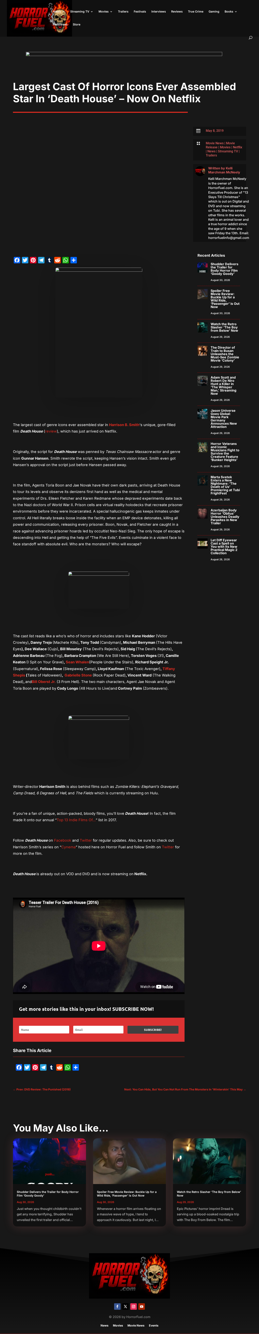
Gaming (214, 11)
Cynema (68, 847)
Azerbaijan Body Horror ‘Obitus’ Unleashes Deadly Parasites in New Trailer (225, 516)
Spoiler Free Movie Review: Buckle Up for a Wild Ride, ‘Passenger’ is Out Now (225, 299)
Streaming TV (79, 11)
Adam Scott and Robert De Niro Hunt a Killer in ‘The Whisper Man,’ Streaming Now (223, 385)
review (51, 431)
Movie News (215, 143)
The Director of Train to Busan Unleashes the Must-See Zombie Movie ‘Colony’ (225, 353)
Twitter (86, 840)
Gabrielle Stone (79, 675)
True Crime (195, 11)
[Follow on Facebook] (117, 1306)
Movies (104, 11)
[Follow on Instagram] (133, 1306)
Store (76, 24)
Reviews (177, 11)
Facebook (62, 840)
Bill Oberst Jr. (44, 682)
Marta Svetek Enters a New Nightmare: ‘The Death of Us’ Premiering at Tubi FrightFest (225, 485)
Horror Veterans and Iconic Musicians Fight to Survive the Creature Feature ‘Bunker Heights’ (225, 452)
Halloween (60, 24)
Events (153, 1325)
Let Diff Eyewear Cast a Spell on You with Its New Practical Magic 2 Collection (224, 546)
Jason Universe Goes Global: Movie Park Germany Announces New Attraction (224, 418)
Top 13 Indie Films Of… (76, 820)
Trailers (123, 11)
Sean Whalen (77, 662)
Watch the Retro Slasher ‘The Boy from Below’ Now (224, 327)
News (57, 11)
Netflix (237, 147)
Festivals (140, 11)
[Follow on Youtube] (141, 1306)
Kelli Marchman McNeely (224, 170)
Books (229, 11)
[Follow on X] (125, 1306)
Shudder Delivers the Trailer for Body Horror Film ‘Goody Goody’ (224, 269)
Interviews (158, 11)
